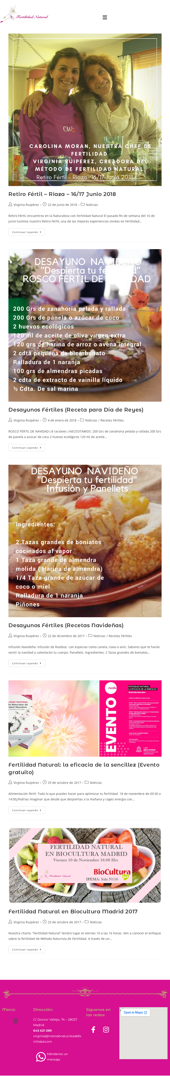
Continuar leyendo (28, 231)
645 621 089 (42, 1031)
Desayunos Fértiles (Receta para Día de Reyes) (75, 409)
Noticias (92, 205)
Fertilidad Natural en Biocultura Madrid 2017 (73, 911)
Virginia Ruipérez (26, 205)
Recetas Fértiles (112, 420)
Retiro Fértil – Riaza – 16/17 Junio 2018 (62, 194)
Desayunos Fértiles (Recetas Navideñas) (66, 625)
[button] (105, 17)
